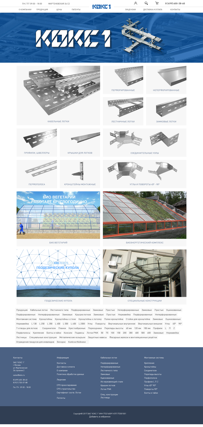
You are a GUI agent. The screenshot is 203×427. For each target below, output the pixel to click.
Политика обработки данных (70, 374)
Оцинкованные (173, 310)
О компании (25, 9)
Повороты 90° (150, 389)
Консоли (68, 332)
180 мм (147, 328)
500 (143, 332)
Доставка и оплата (152, 9)
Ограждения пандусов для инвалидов (35, 341)
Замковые (98, 310)
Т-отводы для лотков (26, 328)
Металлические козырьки (72, 337)
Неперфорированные (128, 310)
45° (174, 323)
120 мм (137, 328)
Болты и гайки (54, 332)
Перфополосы (23, 332)
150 (118, 332)
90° (180, 323)
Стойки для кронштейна (138, 319)
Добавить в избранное (99, 416)
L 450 (57, 323)
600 (149, 332)
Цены (59, 9)
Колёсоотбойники (77, 341)
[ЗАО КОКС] (101, 39)
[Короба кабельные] (88, 342)
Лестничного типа (59, 310)
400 (137, 332)
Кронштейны (45, 319)
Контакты (175, 9)
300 (130, 332)
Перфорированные (80, 310)
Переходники (95, 328)
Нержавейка (124, 314)
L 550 (65, 323)
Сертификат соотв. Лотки (69, 392)
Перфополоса (150, 378)
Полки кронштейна (113, 319)
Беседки (61, 341)
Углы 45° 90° (150, 385)
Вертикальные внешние (150, 323)
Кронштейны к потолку (90, 319)
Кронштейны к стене (65, 319)
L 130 (34, 323)
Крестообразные (77, 328)
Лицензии (130, 9)
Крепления (38, 332)
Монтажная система (26, 319)
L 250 (41, 323)
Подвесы (79, 332)
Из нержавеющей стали (112, 381)
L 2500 (82, 323)
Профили (157, 328)
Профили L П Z (151, 381)
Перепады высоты (113, 328)
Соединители (49, 328)
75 (107, 332)
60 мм (129, 328)
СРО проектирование (67, 385)
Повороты (100, 323)
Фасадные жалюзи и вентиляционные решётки (133, 337)
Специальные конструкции (43, 337)
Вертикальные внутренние (121, 323)
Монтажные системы (154, 357)
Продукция (42, 9)
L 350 (49, 323)
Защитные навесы (97, 337)
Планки (62, 328)
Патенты (76, 9)
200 (124, 332)
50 (102, 332)
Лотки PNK (92, 332)
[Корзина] (159, 3)
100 (112, 332)
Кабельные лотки (39, 310)
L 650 (73, 323)
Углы (90, 323)
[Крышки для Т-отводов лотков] (40, 328)
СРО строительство (66, 389)
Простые (110, 310)
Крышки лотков (83, 314)
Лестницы (21, 337)
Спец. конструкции (109, 394)
